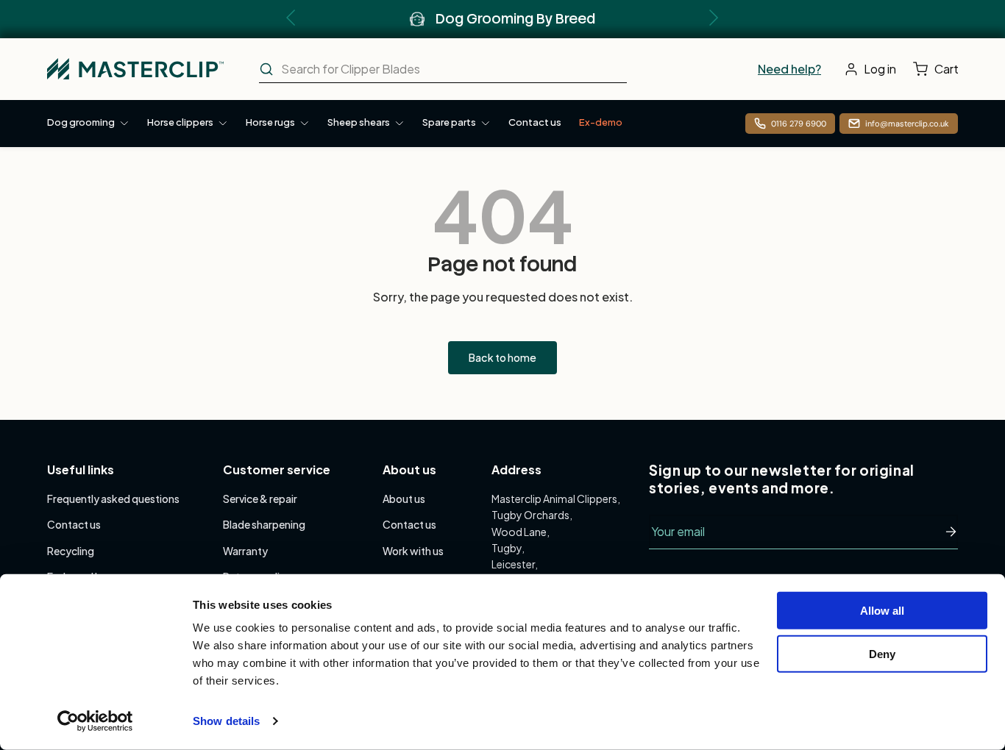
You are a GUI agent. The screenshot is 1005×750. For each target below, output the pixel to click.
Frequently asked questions (113, 498)
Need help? (789, 68)
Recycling (70, 550)
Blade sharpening (264, 524)
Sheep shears (358, 122)
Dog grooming (81, 122)
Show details (226, 721)
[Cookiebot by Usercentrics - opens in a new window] (95, 721)
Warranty (245, 550)
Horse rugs (270, 122)
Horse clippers (180, 122)
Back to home (502, 357)
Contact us (534, 122)
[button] (939, 69)
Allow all (882, 610)
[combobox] (443, 69)
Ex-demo (600, 122)
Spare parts (449, 122)
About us (404, 498)
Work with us (413, 550)
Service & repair (260, 498)
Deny (882, 653)
